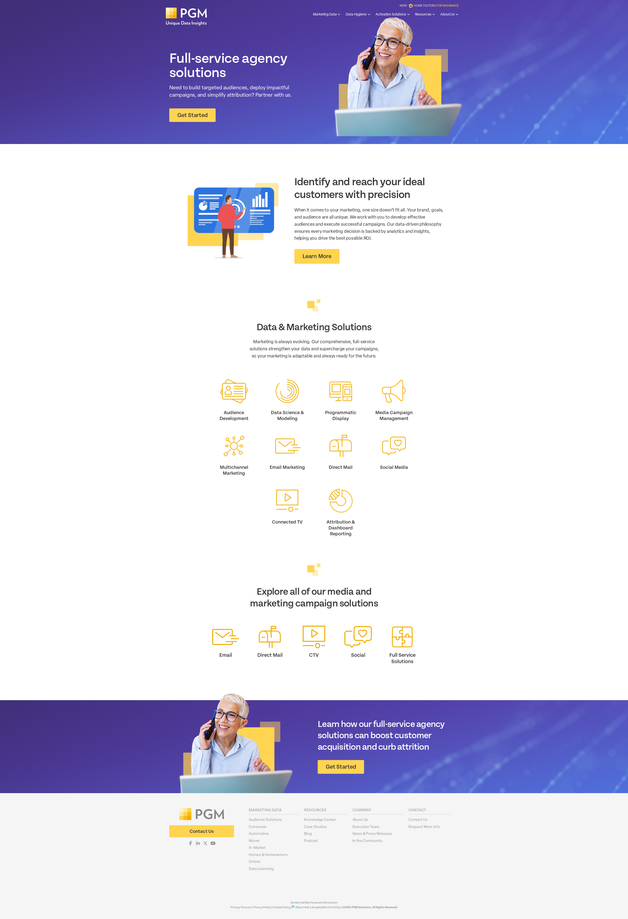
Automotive (259, 833)
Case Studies (315, 826)
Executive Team (366, 826)
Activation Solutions (391, 14)
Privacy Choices (240, 907)
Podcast (311, 840)
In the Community (368, 840)
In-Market (257, 847)
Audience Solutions (265, 819)
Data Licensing (261, 868)
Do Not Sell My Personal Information (314, 902)
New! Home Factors (429, 5)
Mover (254, 840)
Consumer (258, 826)
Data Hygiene (356, 14)
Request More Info (424, 826)
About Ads (302, 907)
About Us (447, 14)
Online (254, 861)
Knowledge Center (320, 819)
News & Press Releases (372, 833)
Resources (423, 14)
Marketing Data (325, 14)
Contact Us (418, 819)
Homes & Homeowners (268, 854)
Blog (308, 833)
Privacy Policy (262, 907)
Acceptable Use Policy (325, 907)
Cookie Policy (281, 907)
